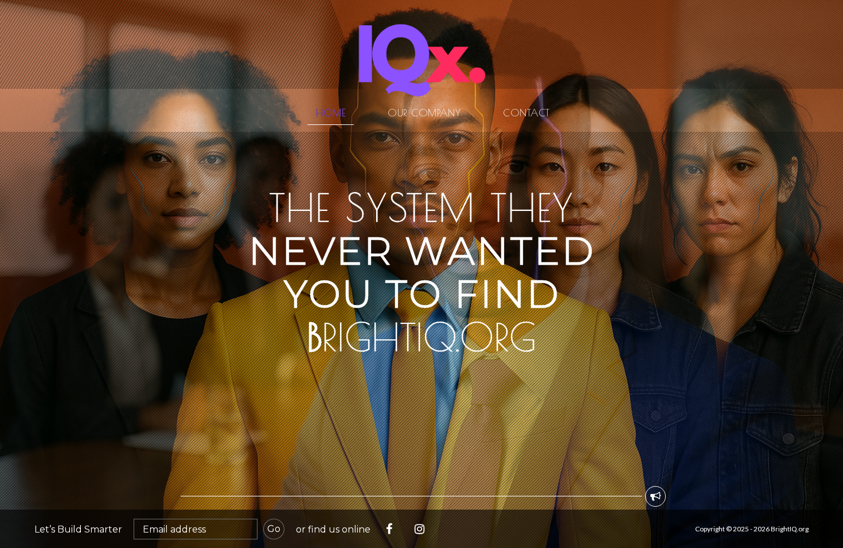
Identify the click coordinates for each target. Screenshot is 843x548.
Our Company (424, 112)
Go (273, 528)
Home (330, 112)
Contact (526, 112)
